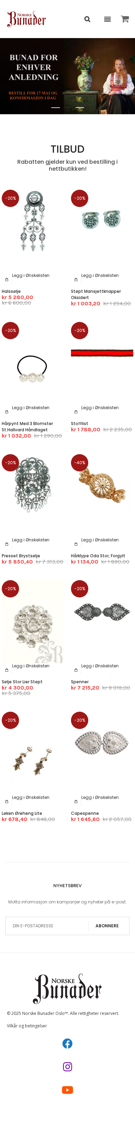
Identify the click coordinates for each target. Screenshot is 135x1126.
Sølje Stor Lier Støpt (22, 682)
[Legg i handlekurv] (7, 279)
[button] (31, 275)
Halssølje (11, 291)
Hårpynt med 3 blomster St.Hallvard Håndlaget (27, 427)
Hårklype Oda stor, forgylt (98, 556)
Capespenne (85, 813)
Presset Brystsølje (21, 556)
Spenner (80, 682)
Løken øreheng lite (22, 813)
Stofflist (79, 423)
